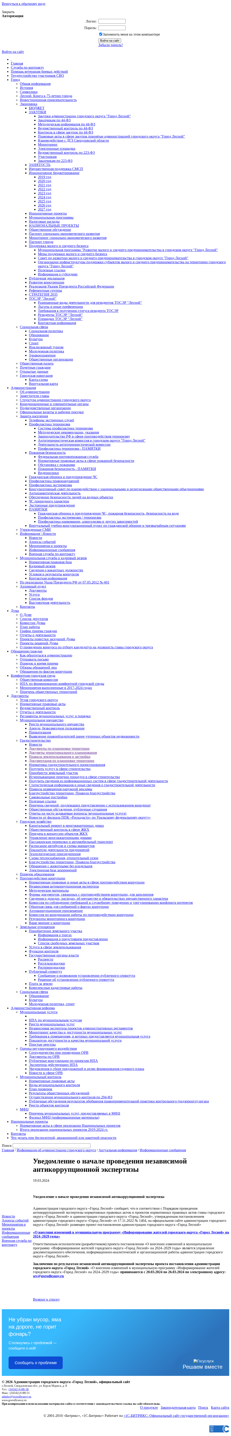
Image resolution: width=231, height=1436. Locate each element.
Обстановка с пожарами (56, 465)
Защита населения (34, 416)
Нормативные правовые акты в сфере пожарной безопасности (86, 461)
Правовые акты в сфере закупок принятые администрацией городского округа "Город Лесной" (111, 136)
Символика (28, 92)
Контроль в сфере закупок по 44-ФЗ (65, 132)
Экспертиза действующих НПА (53, 1065)
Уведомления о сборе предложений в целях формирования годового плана (86, 1069)
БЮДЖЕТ (36, 108)
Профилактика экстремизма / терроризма (69, 517)
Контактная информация (57, 323)
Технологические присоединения (55, 854)
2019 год (44, 177)
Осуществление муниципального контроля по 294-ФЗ (70, 1097)
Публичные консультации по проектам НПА (63, 1061)
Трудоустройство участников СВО (37, 75)
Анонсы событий (42, 542)
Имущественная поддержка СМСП (56, 169)
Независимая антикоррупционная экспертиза (64, 886)
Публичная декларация (47, 278)
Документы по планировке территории (59, 748)
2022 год (44, 189)
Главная (17, 63)
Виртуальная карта (43, 384)
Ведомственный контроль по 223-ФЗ (66, 153)
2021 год (44, 185)
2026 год (44, 205)
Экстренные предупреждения (52, 505)
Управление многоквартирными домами (60, 838)
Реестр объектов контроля (49, 1105)
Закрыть (8, 12)
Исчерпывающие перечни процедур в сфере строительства (74, 777)
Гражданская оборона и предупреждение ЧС (63, 477)
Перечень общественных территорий (48, 692)
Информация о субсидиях (58, 274)
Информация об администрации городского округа (56, 1150)
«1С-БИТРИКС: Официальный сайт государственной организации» (176, 1416)
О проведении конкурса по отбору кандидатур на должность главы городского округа (86, 647)
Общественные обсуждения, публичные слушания (68, 809)
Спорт (34, 343)
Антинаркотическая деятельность (55, 493)
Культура (36, 339)
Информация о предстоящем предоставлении (73, 939)
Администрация (23, 388)
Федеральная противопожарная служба (68, 457)
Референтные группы (45, 290)
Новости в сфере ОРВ (46, 1073)
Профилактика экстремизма (50, 485)
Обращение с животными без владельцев (60, 866)
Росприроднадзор (51, 967)
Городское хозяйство (35, 821)
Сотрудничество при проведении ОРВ (58, 1052)
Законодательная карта (178, 1407)
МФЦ (24, 1109)
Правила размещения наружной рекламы (60, 789)
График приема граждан (38, 631)
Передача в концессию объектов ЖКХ (58, 834)
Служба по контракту (27, 67)
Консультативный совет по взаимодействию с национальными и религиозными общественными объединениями (116, 489)
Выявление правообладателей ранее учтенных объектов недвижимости (84, 736)
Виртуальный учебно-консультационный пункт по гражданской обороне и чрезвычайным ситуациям (107, 525)
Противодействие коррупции (42, 878)
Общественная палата (36, 363)
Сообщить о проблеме (36, 1363)
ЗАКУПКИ (37, 112)
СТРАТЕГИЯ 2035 (43, 294)
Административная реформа (33, 1008)
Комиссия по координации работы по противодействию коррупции (81, 915)
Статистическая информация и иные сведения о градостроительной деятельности (92, 785)
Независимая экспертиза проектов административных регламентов (81, 1028)
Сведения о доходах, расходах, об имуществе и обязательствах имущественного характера (98, 898)
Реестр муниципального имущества (56, 724)
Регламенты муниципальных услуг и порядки (55, 716)
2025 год (44, 201)
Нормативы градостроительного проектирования (67, 765)
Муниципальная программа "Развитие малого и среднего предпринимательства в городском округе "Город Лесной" (128, 250)
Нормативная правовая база (50, 562)
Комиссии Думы (32, 623)
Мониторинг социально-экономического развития (67, 238)
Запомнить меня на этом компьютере (131, 34)
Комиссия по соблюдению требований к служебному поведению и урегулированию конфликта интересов (111, 902)
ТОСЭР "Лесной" (42, 298)
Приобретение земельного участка (55, 931)
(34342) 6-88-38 (19, 1389)
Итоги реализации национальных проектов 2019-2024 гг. (64, 1130)
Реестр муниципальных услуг (52, 1024)
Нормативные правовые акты (43, 704)
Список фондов (41, 598)
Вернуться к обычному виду (24, 4)
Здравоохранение (42, 355)
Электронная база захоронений (53, 870)
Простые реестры (42, 1044)
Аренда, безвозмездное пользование (57, 728)
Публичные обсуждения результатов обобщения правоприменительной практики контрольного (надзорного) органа (119, 1101)
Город (15, 80)
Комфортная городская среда (33, 675)
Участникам (47, 157)
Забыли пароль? (110, 45)
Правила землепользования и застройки (59, 757)
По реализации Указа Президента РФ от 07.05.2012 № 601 (64, 582)
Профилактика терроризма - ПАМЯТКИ (69, 448)
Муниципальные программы (51, 217)
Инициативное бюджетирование (54, 173)
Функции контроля (43, 951)
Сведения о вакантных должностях (56, 570)
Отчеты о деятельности (38, 635)
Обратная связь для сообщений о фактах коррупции (69, 907)
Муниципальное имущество (41, 720)
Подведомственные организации (45, 408)
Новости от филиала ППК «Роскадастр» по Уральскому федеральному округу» (90, 817)
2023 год (44, 193)
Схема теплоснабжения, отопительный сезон (63, 858)
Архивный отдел (33, 586)
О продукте (149, 1407)
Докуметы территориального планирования (63, 752)
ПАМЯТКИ (38, 509)
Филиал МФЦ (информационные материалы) (64, 1117)
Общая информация (35, 84)
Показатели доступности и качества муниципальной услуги (75, 1040)
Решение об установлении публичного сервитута (76, 980)
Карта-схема (38, 380)
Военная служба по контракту (52, 554)
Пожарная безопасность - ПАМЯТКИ (67, 469)
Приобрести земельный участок (53, 773)
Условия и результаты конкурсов (54, 574)
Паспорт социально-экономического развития (64, 234)
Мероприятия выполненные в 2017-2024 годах (56, 688)
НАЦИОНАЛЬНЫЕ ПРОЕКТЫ (54, 225)
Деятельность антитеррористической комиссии (74, 444)
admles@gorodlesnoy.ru (16, 1396)
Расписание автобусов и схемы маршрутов (62, 846)
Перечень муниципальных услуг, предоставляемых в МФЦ (74, 1113)
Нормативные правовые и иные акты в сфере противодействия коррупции (87, 882)
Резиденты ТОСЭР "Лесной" (60, 315)
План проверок (40, 1089)
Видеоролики (48, 473)
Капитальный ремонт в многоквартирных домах (66, 825)
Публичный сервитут (45, 971)
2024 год (44, 197)
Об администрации (35, 392)
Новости (35, 538)
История (26, 88)
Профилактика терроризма (49, 424)
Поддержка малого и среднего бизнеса (58, 246)
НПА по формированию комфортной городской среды (62, 684)
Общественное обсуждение (50, 230)
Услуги (34, 594)
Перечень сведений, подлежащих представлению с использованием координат (90, 805)
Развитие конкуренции (46, 282)
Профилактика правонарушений (54, 481)
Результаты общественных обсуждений (59, 1093)
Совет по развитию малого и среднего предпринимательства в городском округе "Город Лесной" (113, 258)
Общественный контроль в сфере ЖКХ (59, 830)
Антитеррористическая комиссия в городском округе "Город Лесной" (92, 440)
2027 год (44, 209)
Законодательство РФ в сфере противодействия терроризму (84, 436)
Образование (39, 335)
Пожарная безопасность (47, 452)
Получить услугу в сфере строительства (59, 769)
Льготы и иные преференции (60, 307)
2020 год (44, 181)
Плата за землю (41, 984)
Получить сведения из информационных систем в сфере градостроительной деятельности (98, 781)
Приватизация (40, 732)
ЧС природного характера (49, 501)
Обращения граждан (26, 651)
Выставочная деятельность (49, 602)
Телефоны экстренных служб (51, 420)
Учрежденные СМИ (35, 530)
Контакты (27, 607)
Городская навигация (36, 375)
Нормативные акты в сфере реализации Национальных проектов (70, 1125)
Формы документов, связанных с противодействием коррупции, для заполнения (91, 894)
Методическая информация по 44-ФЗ (66, 124)
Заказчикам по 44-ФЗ (54, 120)
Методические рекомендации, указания (68, 432)
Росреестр (45, 959)
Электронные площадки (56, 148)
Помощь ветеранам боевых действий (39, 71)
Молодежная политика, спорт (52, 1004)
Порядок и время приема (39, 663)
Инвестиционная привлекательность (48, 100)
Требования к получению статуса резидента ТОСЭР (78, 311)
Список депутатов (34, 619)
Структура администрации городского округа (55, 400)
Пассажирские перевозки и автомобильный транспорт (71, 842)
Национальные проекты (29, 1121)
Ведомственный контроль (40, 708)
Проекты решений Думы (39, 643)
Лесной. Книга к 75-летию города (46, 96)
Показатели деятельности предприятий (59, 850)
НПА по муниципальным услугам (55, 1020)
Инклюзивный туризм (46, 347)
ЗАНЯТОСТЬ (39, 165)
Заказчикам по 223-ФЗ (55, 161)
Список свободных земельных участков (68, 943)
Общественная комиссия (39, 680)
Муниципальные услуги (39, 1012)
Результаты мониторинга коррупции (57, 919)
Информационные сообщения (52, 550)
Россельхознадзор (51, 963)
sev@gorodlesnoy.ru (48, 1276)
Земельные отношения (37, 927)
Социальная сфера (34, 327)
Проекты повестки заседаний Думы (47, 639)
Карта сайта (220, 1407)
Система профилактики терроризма (65, 428)
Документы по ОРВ (44, 1057)
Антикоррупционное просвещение (56, 911)
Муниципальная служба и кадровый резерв (53, 558)
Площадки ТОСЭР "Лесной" (60, 319)
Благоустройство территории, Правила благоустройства (72, 793)
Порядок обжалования (37, 874)
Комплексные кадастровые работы (55, 988)
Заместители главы (34, 396)
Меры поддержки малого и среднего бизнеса (72, 254)
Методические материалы (49, 890)
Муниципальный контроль (40, 1077)
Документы (38, 590)
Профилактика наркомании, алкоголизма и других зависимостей (88, 521)
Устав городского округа (39, 700)
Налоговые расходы (44, 221)
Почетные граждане (35, 367)
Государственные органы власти (54, 955)
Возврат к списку (46, 1299)
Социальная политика (46, 331)
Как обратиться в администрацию (46, 655)
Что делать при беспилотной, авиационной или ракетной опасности (63, 1138)
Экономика (28, 104)
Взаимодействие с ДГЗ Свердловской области (73, 140)
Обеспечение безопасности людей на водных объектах (71, 497)
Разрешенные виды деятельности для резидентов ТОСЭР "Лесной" (90, 302)
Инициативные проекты (48, 213)
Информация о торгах (55, 935)
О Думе (26, 615)
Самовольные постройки (48, 797)
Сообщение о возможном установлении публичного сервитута (86, 975)
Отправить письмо (34, 659)
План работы (30, 627)
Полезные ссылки (51, 270)
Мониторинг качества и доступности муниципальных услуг (75, 1032)
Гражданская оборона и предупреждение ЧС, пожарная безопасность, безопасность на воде (108, 513)
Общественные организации (51, 359)
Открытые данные (34, 371)
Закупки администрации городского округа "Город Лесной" (84, 116)
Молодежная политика (46, 351)
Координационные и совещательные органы (54, 404)
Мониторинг (48, 144)
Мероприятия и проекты (48, 546)
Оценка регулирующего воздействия (48, 1048)
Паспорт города (41, 242)
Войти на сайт (13, 52)
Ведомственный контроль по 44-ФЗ (65, 128)
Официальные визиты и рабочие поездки (52, 412)
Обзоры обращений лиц (38, 667)
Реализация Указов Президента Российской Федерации (71, 286)
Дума (15, 611)
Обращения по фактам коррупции (46, 671)
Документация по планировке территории (61, 761)
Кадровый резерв (42, 566)
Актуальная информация (118, 1150)
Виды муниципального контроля (54, 1085)
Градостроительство (35, 740)
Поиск (203, 1407)
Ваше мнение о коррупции (49, 923)
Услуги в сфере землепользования (55, 947)
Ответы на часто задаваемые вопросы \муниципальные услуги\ (78, 813)
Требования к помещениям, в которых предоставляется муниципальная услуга (89, 1036)
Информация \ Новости (38, 534)
